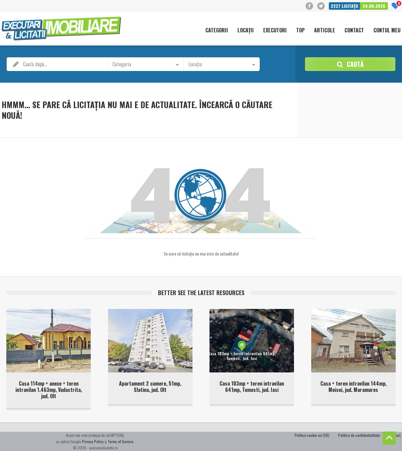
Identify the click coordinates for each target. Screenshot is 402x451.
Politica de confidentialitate (359, 435)
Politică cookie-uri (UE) (312, 435)
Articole (324, 30)
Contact (354, 30)
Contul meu (386, 30)
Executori (275, 30)
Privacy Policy (93, 441)
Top (300, 30)
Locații (245, 30)
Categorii (216, 30)
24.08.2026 (373, 6)
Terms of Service (120, 441)
